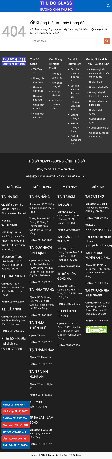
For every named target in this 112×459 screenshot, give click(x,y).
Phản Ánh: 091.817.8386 (15, 445)
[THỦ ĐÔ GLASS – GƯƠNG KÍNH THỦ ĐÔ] (56, 6)
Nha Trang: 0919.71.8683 (15, 425)
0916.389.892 (45, 282)
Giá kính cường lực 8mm (76, 127)
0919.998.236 (101, 283)
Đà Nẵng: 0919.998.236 (15, 418)
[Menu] (4, 5)
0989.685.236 (73, 229)
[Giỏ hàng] (108, 6)
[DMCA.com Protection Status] (96, 329)
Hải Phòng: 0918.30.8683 (16, 411)
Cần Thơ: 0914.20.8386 (14, 438)
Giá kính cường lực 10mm (76, 140)
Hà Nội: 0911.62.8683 (14, 404)
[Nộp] (107, 41)
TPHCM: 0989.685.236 (14, 431)
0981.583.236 (101, 218)
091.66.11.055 (45, 240)
